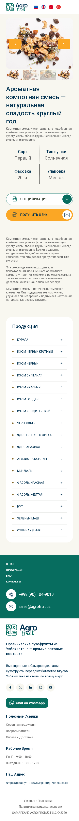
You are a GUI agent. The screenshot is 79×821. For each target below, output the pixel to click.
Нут (20, 506)
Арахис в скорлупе (32, 458)
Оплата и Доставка (19, 737)
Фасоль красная (30, 482)
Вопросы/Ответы (18, 731)
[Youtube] (51, 687)
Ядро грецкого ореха (34, 435)
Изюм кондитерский (33, 411)
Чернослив (26, 423)
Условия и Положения (38, 800)
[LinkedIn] (30, 687)
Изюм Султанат (29, 375)
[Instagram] (40, 687)
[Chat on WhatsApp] (27, 702)
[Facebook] (10, 687)
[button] (64, 44)
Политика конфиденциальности (40, 806)
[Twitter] (20, 687)
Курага (22, 339)
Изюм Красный (29, 387)
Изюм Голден (28, 399)
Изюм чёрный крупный (35, 351)
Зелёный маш (28, 518)
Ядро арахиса (28, 447)
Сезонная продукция (20, 724)
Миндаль (24, 470)
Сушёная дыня (29, 530)
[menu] (69, 7)
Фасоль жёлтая (30, 494)
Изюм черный (27, 363)
